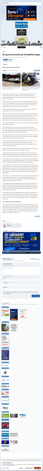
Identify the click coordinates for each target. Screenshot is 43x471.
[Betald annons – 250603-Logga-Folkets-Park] (5, 365)
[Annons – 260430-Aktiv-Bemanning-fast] (21, 39)
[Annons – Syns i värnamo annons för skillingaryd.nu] (21, 13)
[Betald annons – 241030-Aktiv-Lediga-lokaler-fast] (5, 312)
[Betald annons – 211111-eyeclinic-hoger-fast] (5, 380)
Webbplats (5, 287)
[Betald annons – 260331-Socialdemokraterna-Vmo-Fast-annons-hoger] (5, 425)
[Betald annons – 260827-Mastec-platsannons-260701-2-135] (14, 328)
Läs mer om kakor (5, 468)
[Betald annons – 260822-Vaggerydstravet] (22, 313)
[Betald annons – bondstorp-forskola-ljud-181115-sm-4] (21, 32)
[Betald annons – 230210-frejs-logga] (5, 408)
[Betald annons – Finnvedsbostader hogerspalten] (5, 400)
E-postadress (6, 282)
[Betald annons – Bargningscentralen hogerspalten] (5, 393)
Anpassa (21, 468)
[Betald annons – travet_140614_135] (14, 416)
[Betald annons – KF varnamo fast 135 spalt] (14, 435)
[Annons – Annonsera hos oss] (14, 314)
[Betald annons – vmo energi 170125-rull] (5, 435)
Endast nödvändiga (29, 468)
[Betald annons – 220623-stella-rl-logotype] (5, 386)
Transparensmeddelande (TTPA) (35, 252)
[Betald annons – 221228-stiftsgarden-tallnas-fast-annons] (5, 372)
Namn (4, 278)
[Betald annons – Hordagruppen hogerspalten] (5, 450)
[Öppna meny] (41, 47)
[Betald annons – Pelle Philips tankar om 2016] (21, 24)
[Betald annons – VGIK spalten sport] (5, 442)
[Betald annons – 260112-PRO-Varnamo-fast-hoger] (22, 416)
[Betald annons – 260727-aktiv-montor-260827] (5, 327)
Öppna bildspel (37, 70)
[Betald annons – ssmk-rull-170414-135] (14, 442)
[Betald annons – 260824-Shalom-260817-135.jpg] (5, 355)
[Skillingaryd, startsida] (21, 47)
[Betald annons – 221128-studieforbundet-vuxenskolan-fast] (5, 416)
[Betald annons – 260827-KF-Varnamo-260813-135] (5, 340)
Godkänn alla (37, 468)
